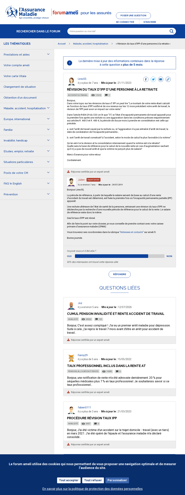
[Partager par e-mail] (160, 80)
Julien (81, 179)
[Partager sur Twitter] (153, 80)
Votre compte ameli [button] (16, 65)
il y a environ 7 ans (86, 185)
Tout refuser (93, 480)
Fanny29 (83, 355)
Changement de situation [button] (20, 86)
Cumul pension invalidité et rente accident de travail (115, 314)
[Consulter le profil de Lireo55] (71, 84)
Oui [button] (73, 256)
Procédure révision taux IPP (92, 418)
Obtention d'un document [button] (20, 97)
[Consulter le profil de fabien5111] (71, 413)
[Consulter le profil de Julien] (71, 185)
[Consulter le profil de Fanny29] (71, 360)
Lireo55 (82, 78)
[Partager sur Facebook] (146, 80)
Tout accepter (69, 480)
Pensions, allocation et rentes (83, 371)
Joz (80, 303)
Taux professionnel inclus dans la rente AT (106, 366)
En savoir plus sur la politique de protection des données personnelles (92, 489)
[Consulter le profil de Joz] (71, 308)
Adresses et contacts (131, 232)
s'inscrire (149, 22)
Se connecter (125, 22)
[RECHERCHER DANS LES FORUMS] (171, 31)
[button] (92, 19)
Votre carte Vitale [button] (15, 76)
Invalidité (73, 319)
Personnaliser (117, 480)
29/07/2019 (110, 185)
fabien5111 (84, 407)
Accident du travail (78, 95)
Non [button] (169, 256)
